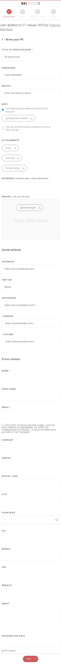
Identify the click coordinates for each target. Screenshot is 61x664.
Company (7, 440)
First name (9, 389)
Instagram (9, 298)
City (4, 494)
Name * (6, 371)
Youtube (8, 334)
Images (16, 197)
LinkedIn (8, 316)
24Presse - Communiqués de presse (30, 3)
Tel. (4, 531)
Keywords (25, 178)
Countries (8, 513)
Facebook (8, 262)
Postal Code (10, 476)
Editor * (7, 86)
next (29, 658)
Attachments (10, 140)
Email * (6, 407)
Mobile (6, 549)
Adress (6, 458)
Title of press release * (17, 50)
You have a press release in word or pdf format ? (27, 110)
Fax (4, 567)
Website (7, 585)
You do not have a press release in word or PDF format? (28, 128)
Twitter (7, 280)
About (6, 604)
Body (5, 104)
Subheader (8, 68)
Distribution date (13, 636)
